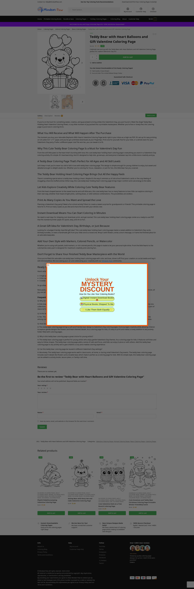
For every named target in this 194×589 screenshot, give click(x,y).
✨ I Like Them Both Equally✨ (97, 309)
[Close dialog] (48, 265)
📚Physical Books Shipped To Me (97, 304)
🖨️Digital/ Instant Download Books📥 (97, 299)
